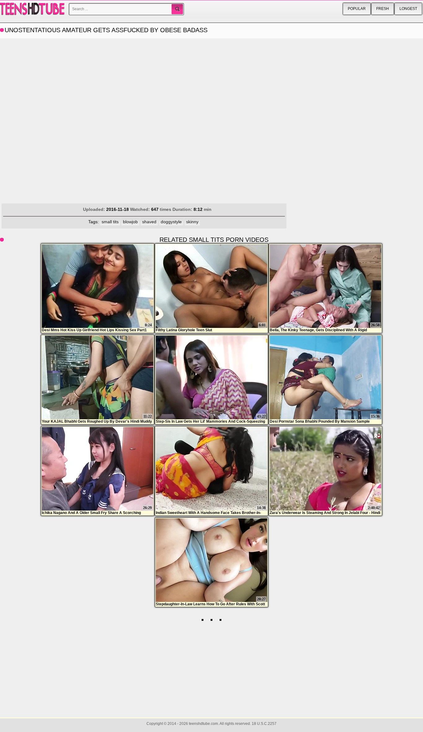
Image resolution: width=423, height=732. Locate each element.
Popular (357, 9)
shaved (149, 221)
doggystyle (171, 221)
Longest (408, 9)
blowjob (130, 221)
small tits (110, 221)
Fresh (382, 9)
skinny (192, 221)
